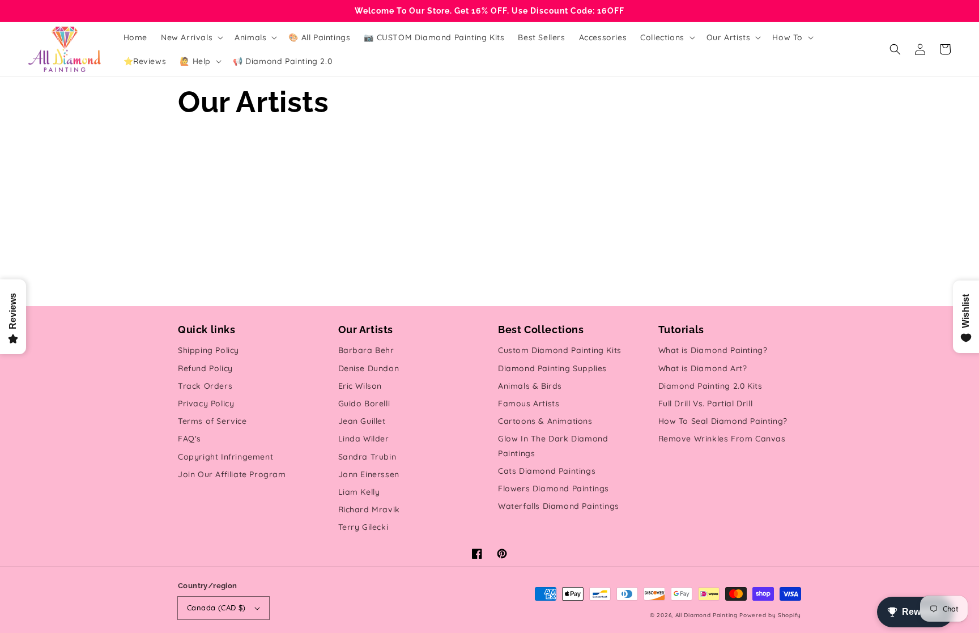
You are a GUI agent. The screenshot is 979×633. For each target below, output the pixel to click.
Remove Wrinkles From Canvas (722, 439)
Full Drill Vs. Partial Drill (705, 403)
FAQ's (189, 439)
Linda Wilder (363, 439)
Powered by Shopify (770, 615)
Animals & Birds (530, 386)
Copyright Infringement (225, 457)
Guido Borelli (364, 403)
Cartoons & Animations (545, 421)
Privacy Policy (206, 403)
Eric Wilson (360, 386)
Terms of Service (212, 421)
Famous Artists (528, 403)
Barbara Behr (366, 350)
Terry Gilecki (363, 527)
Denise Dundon (368, 368)
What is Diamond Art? (702, 368)
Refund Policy (205, 368)
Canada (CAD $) (216, 607)
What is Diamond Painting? (713, 350)
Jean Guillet (362, 421)
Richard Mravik (369, 509)
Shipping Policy (208, 350)
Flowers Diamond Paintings (553, 488)
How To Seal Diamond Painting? (723, 421)
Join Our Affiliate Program (232, 474)
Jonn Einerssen (368, 474)
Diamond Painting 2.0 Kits (710, 386)
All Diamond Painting (706, 615)
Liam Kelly (359, 492)
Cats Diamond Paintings (546, 471)
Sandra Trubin (367, 457)
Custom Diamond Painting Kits (560, 350)
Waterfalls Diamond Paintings (558, 506)
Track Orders (205, 386)
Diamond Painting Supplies (552, 368)
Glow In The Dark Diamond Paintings (553, 446)
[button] (895, 49)
